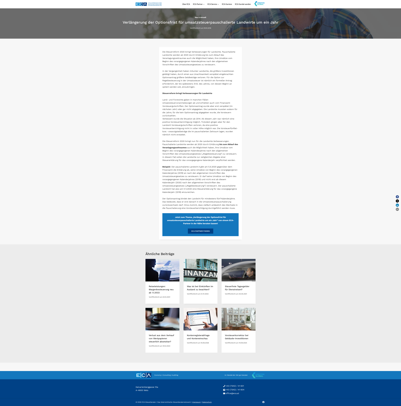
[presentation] (162, 270)
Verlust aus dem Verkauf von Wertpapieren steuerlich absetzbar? (161, 338)
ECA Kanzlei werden (243, 4)
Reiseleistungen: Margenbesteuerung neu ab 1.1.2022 (161, 289)
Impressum (196, 402)
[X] (397, 201)
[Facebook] (397, 196)
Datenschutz (207, 402)
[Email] (397, 209)
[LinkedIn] (397, 205)
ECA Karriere (227, 4)
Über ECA (186, 4)
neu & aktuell (200, 17)
